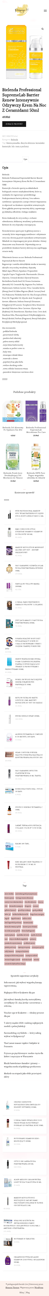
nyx (6, 939)
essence (35, 906)
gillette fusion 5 (10, 910)
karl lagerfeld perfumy (13, 922)
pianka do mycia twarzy (13, 943)
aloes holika (9, 894)
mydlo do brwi (36, 935)
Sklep (21, 1292)
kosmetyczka (28, 922)
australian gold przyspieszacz (26, 894)
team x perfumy (22, 146)
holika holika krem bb (20, 914)
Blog (28, 1292)
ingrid (7, 918)
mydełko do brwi (23, 935)
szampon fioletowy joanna (14, 955)
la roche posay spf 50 (12, 931)
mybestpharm (10, 935)
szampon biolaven (22, 951)
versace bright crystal (12, 960)
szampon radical (31, 955)
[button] (43, 29)
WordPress (38, 1287)
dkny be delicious (28, 143)
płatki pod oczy (10, 947)
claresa (40, 902)
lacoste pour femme (30, 927)
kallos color (27, 918)
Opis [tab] (25, 159)
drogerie (28, 906)
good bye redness (24, 910)
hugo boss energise (37, 914)
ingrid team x (16, 918)
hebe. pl (7, 914)
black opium (9, 898)
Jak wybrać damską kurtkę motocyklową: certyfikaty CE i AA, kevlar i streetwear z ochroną (23, 1002)
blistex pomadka (13, 143)
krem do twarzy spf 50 (13, 927)
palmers (33, 939)
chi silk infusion (30, 902)
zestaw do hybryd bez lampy (15, 964)
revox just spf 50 (38, 947)
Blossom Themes (12, 1287)
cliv (6, 906)
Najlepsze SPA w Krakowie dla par (19, 992)
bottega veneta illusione (24, 898)
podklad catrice (29, 943)
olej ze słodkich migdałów (18, 939)
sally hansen (9, 951)
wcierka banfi (27, 960)
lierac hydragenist (28, 931)
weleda (36, 960)
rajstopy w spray (24, 947)
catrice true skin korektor (14, 902)
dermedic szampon (16, 906)
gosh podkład (37, 910)
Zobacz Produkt (14, 124)
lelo (13, 146)
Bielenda (14, 139)
